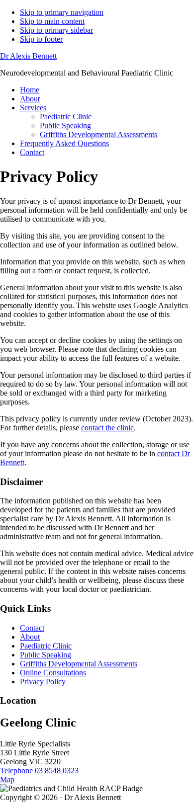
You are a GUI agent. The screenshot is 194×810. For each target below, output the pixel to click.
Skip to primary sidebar (56, 30)
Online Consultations (53, 672)
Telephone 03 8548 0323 (39, 770)
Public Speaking (45, 654)
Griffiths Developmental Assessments (78, 663)
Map (7, 779)
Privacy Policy (43, 681)
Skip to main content (52, 21)
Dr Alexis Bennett (28, 56)
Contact (32, 628)
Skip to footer (41, 39)
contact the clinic (107, 427)
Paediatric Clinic (46, 646)
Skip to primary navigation (61, 12)
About (30, 637)
